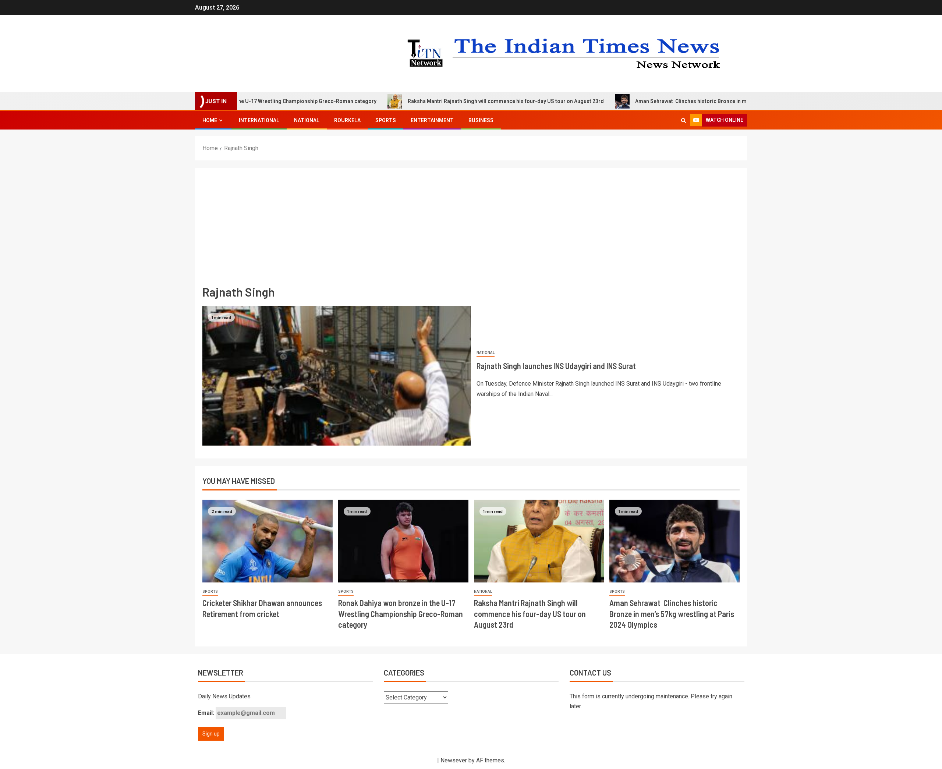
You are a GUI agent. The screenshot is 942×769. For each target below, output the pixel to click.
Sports (385, 120)
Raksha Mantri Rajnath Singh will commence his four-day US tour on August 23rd (472, 101)
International (259, 120)
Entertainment (432, 120)
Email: (207, 712)
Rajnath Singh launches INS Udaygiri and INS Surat (556, 366)
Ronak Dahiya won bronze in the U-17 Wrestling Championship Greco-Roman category (400, 613)
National (306, 120)
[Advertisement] (471, 230)
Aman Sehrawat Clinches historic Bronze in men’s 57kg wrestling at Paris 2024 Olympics (709, 101)
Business (480, 120)
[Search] (683, 120)
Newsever (453, 760)
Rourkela (347, 120)
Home (209, 120)
